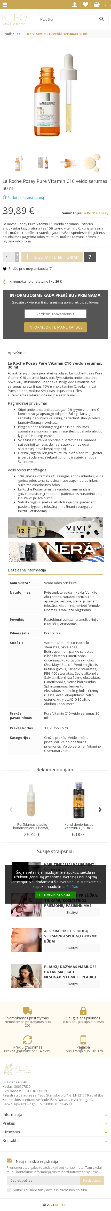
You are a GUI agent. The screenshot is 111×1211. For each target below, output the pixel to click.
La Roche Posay (19, 181)
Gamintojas (71, 213)
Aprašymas (18, 352)
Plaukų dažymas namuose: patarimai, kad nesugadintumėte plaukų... (71, 971)
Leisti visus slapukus (55, 895)
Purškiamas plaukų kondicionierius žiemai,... (32, 826)
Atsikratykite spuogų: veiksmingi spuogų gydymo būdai (71, 936)
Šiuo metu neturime (57, 257)
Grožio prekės (55, 737)
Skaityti (72, 912)
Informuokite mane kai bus (55, 327)
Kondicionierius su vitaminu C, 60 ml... (79, 826)
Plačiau (72, 886)
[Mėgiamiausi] (85, 4)
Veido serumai (74, 746)
